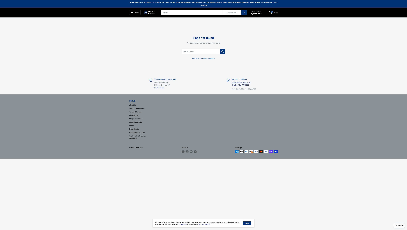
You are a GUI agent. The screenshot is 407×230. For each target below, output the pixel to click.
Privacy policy (134, 115)
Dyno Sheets (134, 129)
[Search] (244, 12)
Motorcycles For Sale (137, 132)
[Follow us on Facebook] (183, 151)
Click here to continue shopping (203, 58)
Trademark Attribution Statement (137, 137)
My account (255, 13)
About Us (132, 105)
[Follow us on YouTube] (191, 151)
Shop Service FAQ (135, 122)
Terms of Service (135, 112)
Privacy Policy (182, 224)
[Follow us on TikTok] (195, 151)
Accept (247, 223)
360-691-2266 (159, 88)
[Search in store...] (222, 51)
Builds (131, 126)
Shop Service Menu (136, 119)
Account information (137, 108)
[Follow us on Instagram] (187, 151)
